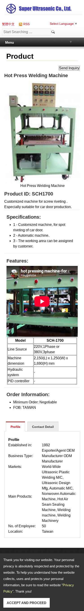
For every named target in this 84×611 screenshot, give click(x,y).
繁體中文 (8, 24)
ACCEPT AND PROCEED (26, 603)
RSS (26, 24)
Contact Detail (43, 427)
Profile (15, 427)
